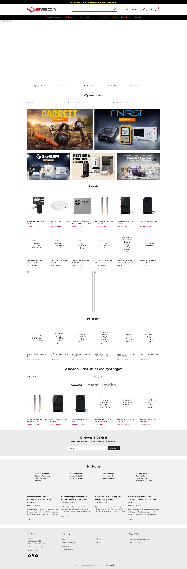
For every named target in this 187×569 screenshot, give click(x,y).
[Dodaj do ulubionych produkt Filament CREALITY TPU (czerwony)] (157, 326)
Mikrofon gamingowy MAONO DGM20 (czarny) (36, 355)
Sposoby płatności (68, 550)
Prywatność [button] (134, 533)
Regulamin (65, 546)
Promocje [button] (92, 385)
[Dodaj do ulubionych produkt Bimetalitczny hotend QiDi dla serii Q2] (45, 194)
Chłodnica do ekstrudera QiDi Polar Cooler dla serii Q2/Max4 (81, 222)
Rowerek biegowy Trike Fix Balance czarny (148, 261)
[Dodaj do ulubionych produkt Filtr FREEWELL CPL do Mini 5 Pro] (135, 326)
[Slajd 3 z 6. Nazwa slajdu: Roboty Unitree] (93, 51)
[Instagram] (33, 555)
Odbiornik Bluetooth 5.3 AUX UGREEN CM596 (103, 355)
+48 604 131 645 (34, 550)
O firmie (98, 539)
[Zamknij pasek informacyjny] (159, 2)
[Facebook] (29, 555)
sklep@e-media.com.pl (35, 547)
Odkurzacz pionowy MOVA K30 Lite (104, 261)
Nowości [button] (77, 385)
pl (126, 10)
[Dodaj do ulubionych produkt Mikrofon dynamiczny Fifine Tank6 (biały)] (90, 233)
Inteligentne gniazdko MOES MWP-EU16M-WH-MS (35, 261)
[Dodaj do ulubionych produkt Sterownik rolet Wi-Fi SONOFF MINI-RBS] (67, 326)
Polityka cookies (134, 542)
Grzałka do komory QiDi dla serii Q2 (148, 222)
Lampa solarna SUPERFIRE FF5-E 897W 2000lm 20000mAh (82, 355)
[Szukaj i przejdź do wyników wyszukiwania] (115, 9)
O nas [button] (97, 533)
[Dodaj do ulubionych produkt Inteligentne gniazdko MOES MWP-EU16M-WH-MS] (45, 233)
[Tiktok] (36, 555)
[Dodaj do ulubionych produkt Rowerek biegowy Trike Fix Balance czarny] (157, 233)
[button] (54, 17)
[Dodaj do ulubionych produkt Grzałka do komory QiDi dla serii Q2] (157, 194)
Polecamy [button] (93, 318)
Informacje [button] (66, 533)
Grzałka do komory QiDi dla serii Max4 (125, 222)
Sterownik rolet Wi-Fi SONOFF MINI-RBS (59, 355)
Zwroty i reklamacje (68, 542)
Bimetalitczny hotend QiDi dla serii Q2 (36, 222)
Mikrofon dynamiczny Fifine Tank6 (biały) (80, 261)
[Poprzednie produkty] (31, 334)
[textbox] (30, 103)
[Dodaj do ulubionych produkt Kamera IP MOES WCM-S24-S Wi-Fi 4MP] (67, 233)
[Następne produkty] (155, 334)
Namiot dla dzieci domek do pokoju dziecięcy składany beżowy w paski (125, 261)
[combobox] (48, 102)
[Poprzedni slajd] (4, 51)
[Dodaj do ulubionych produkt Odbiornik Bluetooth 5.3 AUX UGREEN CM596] (112, 326)
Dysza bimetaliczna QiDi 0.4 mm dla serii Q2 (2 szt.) (105, 222)
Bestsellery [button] (109, 385)
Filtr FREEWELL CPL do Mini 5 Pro (126, 355)
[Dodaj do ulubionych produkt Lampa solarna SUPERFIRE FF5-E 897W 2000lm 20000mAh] (90, 326)
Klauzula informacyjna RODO (139, 539)
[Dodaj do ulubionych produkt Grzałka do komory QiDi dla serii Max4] (135, 194)
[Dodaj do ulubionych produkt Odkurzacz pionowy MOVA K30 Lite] (112, 233)
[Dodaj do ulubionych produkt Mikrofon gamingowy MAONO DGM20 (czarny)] (45, 326)
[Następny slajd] (182, 51)
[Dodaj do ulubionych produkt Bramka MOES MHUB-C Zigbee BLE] (67, 194)
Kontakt (97, 542)
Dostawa (64, 539)
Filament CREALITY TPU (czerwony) (147, 355)
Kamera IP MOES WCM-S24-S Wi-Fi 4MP (59, 261)
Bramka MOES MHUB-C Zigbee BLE (59, 222)
